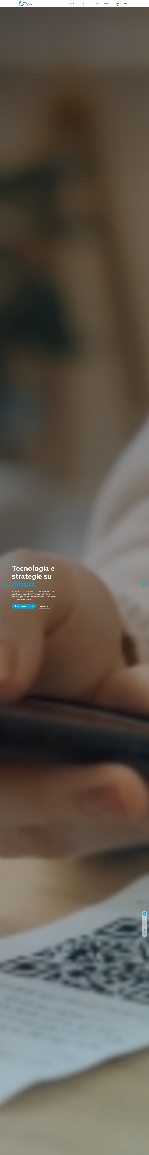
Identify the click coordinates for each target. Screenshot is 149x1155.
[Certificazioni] (144, 934)
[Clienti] (144, 926)
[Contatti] (144, 930)
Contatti (125, 3)
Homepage (72, 3)
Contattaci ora (23, 608)
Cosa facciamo (94, 3)
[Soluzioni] (144, 922)
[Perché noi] (144, 918)
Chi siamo (82, 3)
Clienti (116, 3)
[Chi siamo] (144, 913)
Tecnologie (107, 3)
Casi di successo (43, 608)
